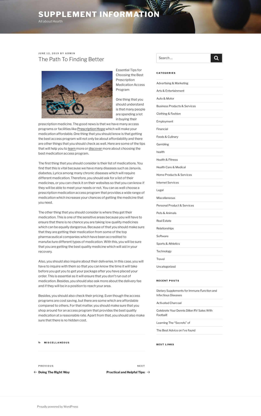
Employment (164, 121)
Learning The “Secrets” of (173, 322)
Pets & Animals (166, 213)
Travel (160, 259)
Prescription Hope (91, 129)
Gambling (162, 144)
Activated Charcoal (168, 303)
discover (96, 148)
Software (162, 236)
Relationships (165, 228)
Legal (160, 190)
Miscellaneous (57, 342)
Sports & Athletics (168, 243)
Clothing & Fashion (168, 113)
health (160, 152)
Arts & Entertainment (170, 90)
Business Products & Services (176, 106)
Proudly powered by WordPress (57, 406)
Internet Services (167, 182)
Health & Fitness (167, 159)
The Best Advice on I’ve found (175, 330)
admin (70, 53)
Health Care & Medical (171, 167)
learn (72, 148)
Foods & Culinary (167, 136)
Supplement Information (99, 14)
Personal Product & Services (175, 205)
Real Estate (163, 220)
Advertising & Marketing (172, 83)
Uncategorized (166, 266)
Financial (162, 129)
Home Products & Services (174, 174)
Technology (163, 251)
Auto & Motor (165, 98)
